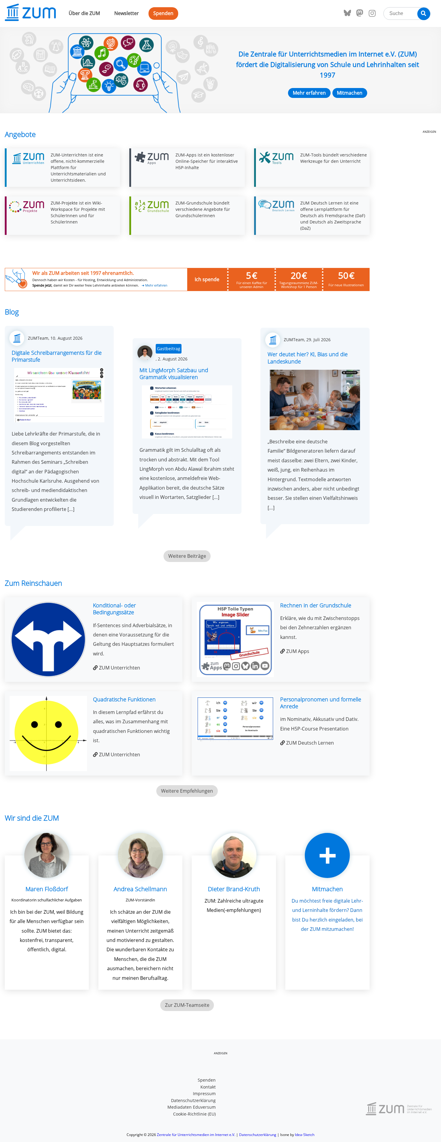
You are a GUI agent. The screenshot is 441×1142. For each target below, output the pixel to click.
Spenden (163, 13)
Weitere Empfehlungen (187, 791)
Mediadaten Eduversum (191, 1107)
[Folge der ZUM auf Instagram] (372, 13)
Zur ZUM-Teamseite (187, 1005)
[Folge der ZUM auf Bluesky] (347, 13)
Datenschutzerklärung (193, 1100)
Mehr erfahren (309, 93)
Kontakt (208, 1087)
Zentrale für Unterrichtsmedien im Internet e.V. (196, 1134)
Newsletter (126, 13)
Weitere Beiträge (187, 556)
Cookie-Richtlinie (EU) (194, 1114)
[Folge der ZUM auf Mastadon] (359, 13)
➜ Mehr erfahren (154, 285)
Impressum (204, 1093)
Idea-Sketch (304, 1134)
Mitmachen (349, 93)
